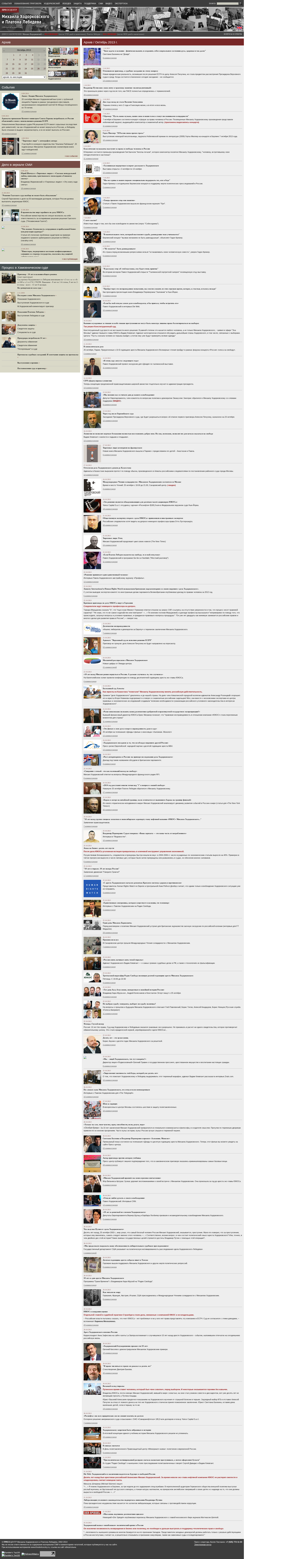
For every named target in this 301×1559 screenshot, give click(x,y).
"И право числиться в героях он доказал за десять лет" (127, 1366)
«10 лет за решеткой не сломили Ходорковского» (124, 1212)
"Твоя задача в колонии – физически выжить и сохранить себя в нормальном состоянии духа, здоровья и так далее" (154, 51)
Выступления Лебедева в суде (31, 316)
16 (19, 64)
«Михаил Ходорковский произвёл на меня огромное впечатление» (132, 1178)
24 (26, 69)
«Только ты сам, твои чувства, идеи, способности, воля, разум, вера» (114, 1124)
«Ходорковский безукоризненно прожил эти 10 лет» (125, 1346)
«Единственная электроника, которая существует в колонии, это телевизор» (136, 903)
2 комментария (109, 187)
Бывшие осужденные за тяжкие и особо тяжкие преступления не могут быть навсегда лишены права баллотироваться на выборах (141, 323)
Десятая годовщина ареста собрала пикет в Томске (125, 1260)
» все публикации (70, 259)
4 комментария (109, 489)
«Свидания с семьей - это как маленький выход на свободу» (110, 771)
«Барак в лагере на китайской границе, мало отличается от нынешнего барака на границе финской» (147, 800)
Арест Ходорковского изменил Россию (100, 1332)
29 (13, 73)
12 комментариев (91, 475)
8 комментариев (110, 58)
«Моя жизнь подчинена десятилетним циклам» (123, 1514)
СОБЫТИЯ (7, 3)
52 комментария (110, 647)
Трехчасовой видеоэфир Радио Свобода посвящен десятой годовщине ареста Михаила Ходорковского (148, 976)
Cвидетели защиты (25, 329)
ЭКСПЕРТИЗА (121, 3)
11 (32, 60)
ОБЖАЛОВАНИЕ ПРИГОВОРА (27, 3)
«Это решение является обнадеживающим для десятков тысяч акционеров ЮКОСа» (140, 502)
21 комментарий (110, 667)
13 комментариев (110, 421)
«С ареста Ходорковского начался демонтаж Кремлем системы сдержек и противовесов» (142, 883)
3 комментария (90, 354)
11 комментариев (110, 126)
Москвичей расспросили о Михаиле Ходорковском (125, 660)
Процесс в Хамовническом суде (25, 267)
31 (26, 73)
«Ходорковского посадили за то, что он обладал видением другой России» (135, 743)
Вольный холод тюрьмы (113, 1386)
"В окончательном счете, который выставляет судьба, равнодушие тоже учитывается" (141, 234)
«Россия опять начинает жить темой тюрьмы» (123, 960)
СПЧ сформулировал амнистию (98, 381)
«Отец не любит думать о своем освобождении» (124, 1198)
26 (38, 69)
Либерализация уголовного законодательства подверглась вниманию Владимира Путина (123, 1500)
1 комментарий (90, 1253)
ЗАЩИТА (78, 3)
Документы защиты (26, 325)
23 (19, 69)
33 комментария (110, 1437)
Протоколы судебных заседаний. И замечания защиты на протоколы (47, 355)
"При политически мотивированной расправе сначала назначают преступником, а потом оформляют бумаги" (151, 1460)
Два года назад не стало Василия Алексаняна (123, 102)
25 (32, 69)
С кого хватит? (90, 220)
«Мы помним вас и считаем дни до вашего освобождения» (129, 395)
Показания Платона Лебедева (30, 312)
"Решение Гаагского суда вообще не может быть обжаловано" (29, 195)
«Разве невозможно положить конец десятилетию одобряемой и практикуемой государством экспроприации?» (151, 712)
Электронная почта (202, 1545)
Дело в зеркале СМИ (17, 164)
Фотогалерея (54, 67)
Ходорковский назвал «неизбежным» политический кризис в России (113, 1525)
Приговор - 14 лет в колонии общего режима (37, 274)
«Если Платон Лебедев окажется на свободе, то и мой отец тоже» (131, 555)
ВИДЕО (109, 3)
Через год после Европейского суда (118, 414)
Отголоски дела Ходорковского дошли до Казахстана (107, 468)
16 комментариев (110, 140)
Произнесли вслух (111, 940)
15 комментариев (110, 1353)
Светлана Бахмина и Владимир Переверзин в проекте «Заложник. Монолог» (136, 1138)
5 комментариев (110, 207)
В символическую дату (94, 347)
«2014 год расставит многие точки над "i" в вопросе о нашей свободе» (134, 785)
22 (13, 69)
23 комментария (110, 1148)
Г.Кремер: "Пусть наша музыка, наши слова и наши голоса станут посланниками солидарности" (146, 116)
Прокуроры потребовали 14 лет (31, 338)
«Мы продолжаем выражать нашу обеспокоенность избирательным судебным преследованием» (126, 1246)
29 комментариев (110, 933)
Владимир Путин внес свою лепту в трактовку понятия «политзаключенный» (118, 88)
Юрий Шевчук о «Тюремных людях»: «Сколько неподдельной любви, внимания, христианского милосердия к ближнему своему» (48, 176)
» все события (71, 156)
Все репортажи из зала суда (29, 288)
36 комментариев (9, 134)
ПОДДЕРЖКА (90, 3)
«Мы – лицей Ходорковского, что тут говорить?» (124, 1059)
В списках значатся (111, 1446)
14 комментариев (110, 81)
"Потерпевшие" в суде (27, 349)
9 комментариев (90, 227)
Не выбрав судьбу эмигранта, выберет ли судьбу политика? (129, 1004)
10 (26, 60)
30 (19, 73)
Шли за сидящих (110, 1104)
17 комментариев (29, 153)
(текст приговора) (25, 277)
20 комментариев (9, 205)
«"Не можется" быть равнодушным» (119, 249)
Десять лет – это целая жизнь (115, 1038)
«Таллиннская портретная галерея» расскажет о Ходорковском (131, 166)
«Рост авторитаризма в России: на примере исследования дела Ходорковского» (138, 757)
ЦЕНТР (9, 10)
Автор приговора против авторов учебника (122, 1158)
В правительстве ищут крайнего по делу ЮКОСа (42, 212)
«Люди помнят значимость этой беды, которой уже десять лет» (130, 1073)
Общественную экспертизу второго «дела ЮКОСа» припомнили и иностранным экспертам (143, 518)
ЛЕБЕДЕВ (66, 3)
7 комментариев (110, 633)
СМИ (101, 3)
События (8, 87)
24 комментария (110, 545)
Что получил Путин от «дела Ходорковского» (104, 1229)
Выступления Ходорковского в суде (33, 303)
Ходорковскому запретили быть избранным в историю (127, 1430)
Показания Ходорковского (28, 299)
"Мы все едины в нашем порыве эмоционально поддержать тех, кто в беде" (136, 180)
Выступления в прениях (27, 363)
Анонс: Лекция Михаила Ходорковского (39, 96)
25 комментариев (29, 111)
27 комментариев (110, 792)
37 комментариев (110, 109)
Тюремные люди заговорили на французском (122, 448)
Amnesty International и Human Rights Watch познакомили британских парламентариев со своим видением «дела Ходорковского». (141, 589)
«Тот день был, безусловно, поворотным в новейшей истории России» (133, 990)
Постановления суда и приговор (31, 368)
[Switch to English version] (239, 29)
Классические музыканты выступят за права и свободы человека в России (117, 149)
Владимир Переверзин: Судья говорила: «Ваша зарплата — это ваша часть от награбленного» (145, 833)
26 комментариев (110, 1165)
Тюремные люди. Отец (112, 538)
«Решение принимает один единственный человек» (106, 575)
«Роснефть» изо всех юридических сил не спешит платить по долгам (114, 1416)
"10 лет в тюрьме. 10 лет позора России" (101, 869)
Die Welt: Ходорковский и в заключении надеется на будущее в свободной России (119, 1474)
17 (26, 64)
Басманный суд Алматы (113, 688)
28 (7, 73)
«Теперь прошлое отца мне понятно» (119, 200)
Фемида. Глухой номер (94, 1024)
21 (7, 69)
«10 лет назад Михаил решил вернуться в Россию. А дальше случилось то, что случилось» (123, 674)
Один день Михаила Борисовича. (117, 923)
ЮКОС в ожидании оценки (95, 1311)
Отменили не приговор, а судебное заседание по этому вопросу (130, 71)
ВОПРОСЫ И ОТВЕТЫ (233, 34)
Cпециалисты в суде (26, 332)
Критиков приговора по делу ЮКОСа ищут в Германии (108, 603)
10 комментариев (110, 173)
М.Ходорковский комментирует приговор (35, 306)
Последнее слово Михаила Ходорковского (36, 295)
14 (7, 64)
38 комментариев (91, 95)
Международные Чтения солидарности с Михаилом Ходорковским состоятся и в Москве (142, 482)
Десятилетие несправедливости (116, 626)
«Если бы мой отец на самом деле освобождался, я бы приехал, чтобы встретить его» (141, 303)
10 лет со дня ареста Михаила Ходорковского (104, 1278)
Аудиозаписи (54, 79)
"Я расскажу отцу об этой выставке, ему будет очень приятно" (130, 269)
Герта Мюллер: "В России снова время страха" (123, 133)
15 (13, 64)
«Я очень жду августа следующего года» (121, 361)
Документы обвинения (27, 342)
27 (45, 69)
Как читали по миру (112, 1292)
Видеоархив (54, 56)
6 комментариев (110, 256)
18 (32, 64)
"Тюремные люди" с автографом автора (39, 141)
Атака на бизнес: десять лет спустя (99, 848)
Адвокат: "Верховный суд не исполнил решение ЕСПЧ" (127, 640)
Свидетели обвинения (27, 345)
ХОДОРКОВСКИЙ (52, 3)
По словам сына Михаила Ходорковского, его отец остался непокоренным (117, 1090)
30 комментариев (28, 244)
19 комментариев (28, 188)
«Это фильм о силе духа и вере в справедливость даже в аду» (130, 729)
